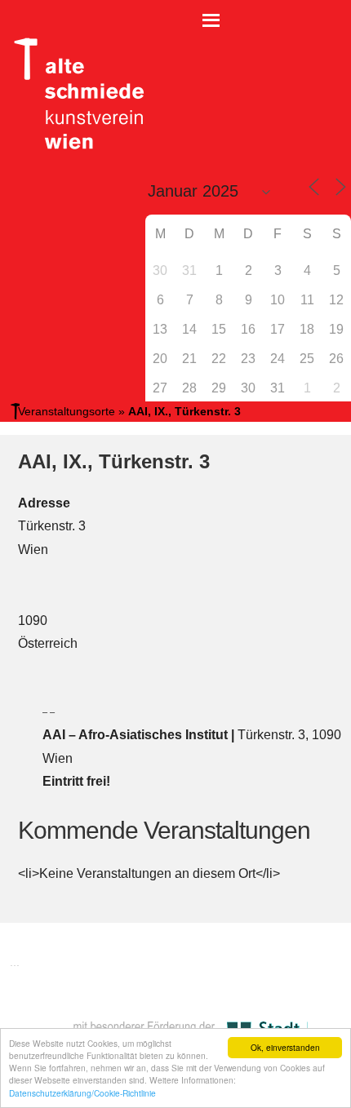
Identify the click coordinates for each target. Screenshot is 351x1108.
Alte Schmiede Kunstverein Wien (73, 94)
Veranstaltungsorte (66, 411)
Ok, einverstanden (285, 1047)
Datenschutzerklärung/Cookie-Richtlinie (82, 1093)
